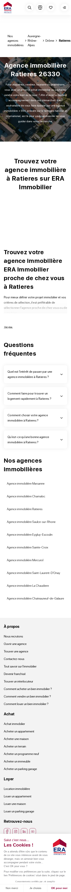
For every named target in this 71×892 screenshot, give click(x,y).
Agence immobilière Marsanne (25, 483)
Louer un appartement (17, 796)
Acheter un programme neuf (21, 754)
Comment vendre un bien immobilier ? (27, 696)
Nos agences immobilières (15, 40)
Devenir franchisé (15, 674)
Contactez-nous (14, 659)
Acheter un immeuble (17, 761)
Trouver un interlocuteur (18, 681)
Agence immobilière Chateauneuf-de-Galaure (35, 598)
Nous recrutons (13, 636)
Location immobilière (17, 789)
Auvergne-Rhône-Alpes (34, 40)
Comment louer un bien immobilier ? (26, 704)
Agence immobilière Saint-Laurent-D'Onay (33, 573)
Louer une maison (15, 804)
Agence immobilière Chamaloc (26, 496)
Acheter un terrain (15, 746)
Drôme (49, 40)
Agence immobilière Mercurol (25, 560)
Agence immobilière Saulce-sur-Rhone (31, 522)
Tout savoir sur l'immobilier (20, 666)
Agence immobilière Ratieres (24, 509)
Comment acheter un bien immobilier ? (28, 689)
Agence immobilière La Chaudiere (28, 585)
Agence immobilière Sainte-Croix (27, 547)
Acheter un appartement (19, 731)
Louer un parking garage (19, 811)
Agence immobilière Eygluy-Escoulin (29, 534)
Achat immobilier (14, 724)
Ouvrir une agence (15, 644)
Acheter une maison (16, 739)
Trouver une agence (16, 651)
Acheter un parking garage (20, 769)
